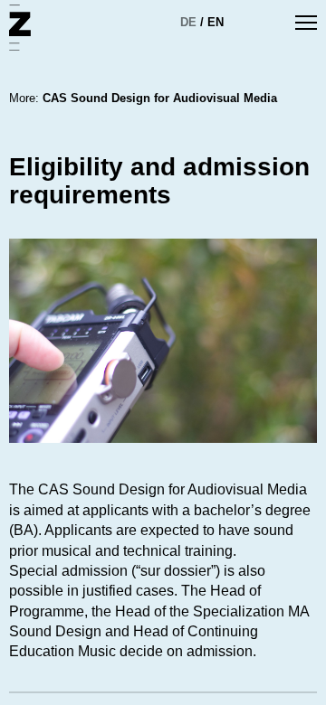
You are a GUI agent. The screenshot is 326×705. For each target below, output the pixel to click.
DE (188, 22)
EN (215, 22)
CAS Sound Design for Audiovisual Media (160, 98)
